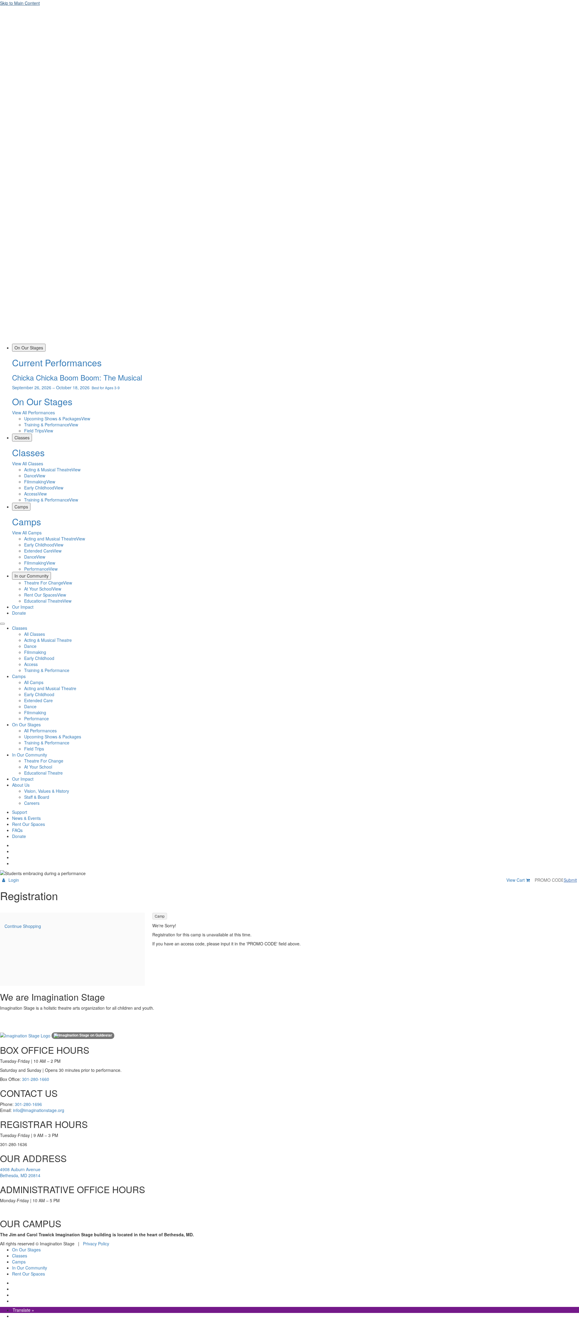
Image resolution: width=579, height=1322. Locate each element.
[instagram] (12, 851)
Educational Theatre (43, 773)
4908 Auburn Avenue (20, 1169)
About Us (21, 785)
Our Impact (22, 607)
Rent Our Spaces (28, 824)
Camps (21, 507)
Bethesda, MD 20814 (20, 1175)
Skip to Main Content (20, 3)
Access (31, 664)
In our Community (31, 576)
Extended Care (38, 700)
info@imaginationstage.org (38, 1110)
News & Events (26, 818)
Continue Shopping (23, 926)
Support (19, 812)
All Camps (33, 682)
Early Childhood (39, 658)
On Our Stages (28, 348)
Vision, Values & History (46, 791)
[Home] (289, 341)
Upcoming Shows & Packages (52, 737)
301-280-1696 (28, 1104)
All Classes (34, 634)
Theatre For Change (43, 761)
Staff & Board (36, 797)
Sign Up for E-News (13, 1026)
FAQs (17, 830)
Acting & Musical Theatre (48, 640)
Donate (19, 613)
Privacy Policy (96, 1244)
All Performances (40, 731)
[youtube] (12, 863)
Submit (570, 880)
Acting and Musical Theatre (50, 688)
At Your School (38, 767)
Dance (30, 646)
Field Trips (34, 749)
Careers (32, 803)
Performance (36, 718)
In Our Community (29, 755)
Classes (22, 438)
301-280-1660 (35, 1079)
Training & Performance (46, 670)
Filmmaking (35, 652)
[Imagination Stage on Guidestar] (83, 1035)
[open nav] (2, 624)
